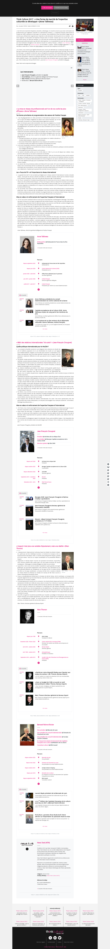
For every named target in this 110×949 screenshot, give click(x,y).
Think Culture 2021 (88, 911)
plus (85, 79)
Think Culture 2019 (55, 911)
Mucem (44, 477)
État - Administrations (82, 105)
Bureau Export (45, 647)
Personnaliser (55, 12)
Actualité (80, 90)
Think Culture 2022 (21, 921)
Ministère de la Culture (48, 773)
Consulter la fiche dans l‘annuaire (45, 247)
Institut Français (35, 44)
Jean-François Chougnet (52, 60)
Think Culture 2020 (71, 911)
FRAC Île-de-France (46, 482)
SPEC (83, 95)
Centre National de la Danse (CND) (50, 268)
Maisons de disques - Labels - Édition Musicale (84, 115)
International (80, 112)
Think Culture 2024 (55, 921)
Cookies (59, 942)
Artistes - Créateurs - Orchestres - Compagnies (84, 101)
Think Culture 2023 (38, 921)
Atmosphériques (46, 652)
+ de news (45, 329)
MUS (79, 95)
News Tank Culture (68, 942)
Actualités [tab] (23, 295)
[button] (17, 86)
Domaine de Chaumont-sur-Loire (50, 762)
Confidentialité (51, 942)
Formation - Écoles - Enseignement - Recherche (83, 110)
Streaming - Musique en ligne (84, 119)
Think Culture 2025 (71, 921)
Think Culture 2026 (88, 921)
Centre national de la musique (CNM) (51, 641)
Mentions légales (41, 942)
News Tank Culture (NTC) (53, 875)
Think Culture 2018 (38, 911)
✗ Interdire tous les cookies (61, 7)
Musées (79, 117)
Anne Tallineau (66, 43)
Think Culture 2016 (21, 911)
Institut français (46, 279)
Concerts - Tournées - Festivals (84, 103)
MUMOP (88, 95)
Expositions (80, 107)
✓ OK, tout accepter (47, 7)
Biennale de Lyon (46, 757)
